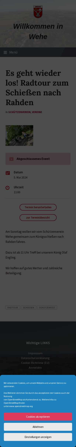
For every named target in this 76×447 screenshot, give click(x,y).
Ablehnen (38, 427)
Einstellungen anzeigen (38, 437)
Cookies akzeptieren (38, 416)
